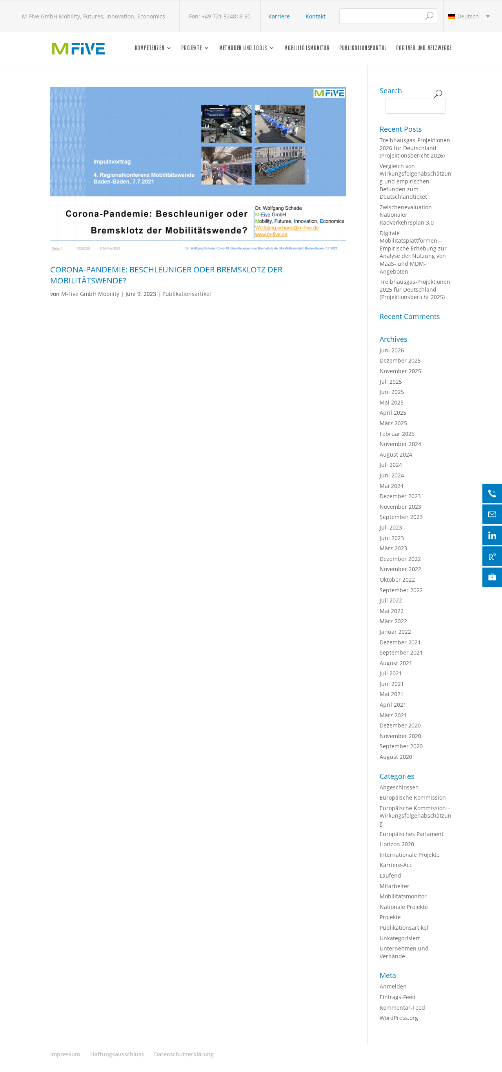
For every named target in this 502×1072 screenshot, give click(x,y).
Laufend (390, 875)
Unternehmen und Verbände (404, 952)
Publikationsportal (363, 48)
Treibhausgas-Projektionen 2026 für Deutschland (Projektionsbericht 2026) (415, 147)
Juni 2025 (392, 391)
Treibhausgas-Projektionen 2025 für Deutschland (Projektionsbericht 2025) (415, 289)
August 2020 (396, 756)
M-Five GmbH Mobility (90, 293)
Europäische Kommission (413, 797)
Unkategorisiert (400, 938)
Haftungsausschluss (117, 1054)
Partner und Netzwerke (424, 48)
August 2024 (396, 454)
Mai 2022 (392, 611)
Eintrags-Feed (398, 997)
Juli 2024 (391, 464)
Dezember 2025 (400, 360)
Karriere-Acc (396, 865)
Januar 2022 (395, 631)
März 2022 (393, 621)
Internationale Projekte (410, 854)
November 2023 (400, 506)
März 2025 (393, 423)
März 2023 (393, 548)
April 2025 (393, 412)
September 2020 (401, 746)
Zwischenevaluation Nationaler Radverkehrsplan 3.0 (407, 214)
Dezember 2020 (400, 725)
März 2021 (393, 715)
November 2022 (400, 569)
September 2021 (401, 652)
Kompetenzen (149, 48)
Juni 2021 (392, 683)
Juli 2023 (391, 527)
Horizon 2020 (397, 844)
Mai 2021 (392, 694)
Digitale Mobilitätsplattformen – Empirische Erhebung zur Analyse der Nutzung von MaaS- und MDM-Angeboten (413, 252)
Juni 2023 (392, 538)
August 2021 (396, 663)
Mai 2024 (392, 486)
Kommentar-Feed (402, 1007)
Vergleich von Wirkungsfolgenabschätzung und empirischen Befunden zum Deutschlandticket (415, 181)
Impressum (65, 1054)
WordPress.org (399, 1017)
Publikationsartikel (186, 293)
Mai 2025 (392, 402)
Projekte (191, 48)
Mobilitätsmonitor (307, 48)
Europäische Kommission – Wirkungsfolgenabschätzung (415, 815)
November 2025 (400, 371)
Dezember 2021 (400, 642)
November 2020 (400, 736)
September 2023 (401, 517)
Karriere (279, 16)
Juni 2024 (392, 475)
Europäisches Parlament (412, 834)
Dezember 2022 (400, 558)
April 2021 (393, 704)
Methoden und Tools (243, 48)
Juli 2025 (391, 381)
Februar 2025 (397, 433)
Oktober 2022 (397, 579)
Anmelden (393, 986)
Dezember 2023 (400, 496)
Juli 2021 (391, 673)
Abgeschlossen (399, 787)
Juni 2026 (392, 350)
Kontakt (316, 16)
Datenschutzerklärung (184, 1054)
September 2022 (401, 590)
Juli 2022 (391, 600)
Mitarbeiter (394, 886)
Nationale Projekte (404, 907)
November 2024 (400, 444)
